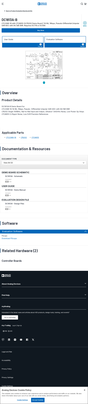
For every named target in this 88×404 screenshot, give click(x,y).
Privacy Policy (7, 369)
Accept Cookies (37, 400)
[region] (44, 395)
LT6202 (24, 137)
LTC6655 (35, 137)
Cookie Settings (7, 386)
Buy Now (40, 30)
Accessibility (6, 360)
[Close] (84, 390)
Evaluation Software (54, 39)
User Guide (8, 39)
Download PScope (9, 238)
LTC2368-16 (11, 137)
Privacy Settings (7, 377)
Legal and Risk (7, 352)
